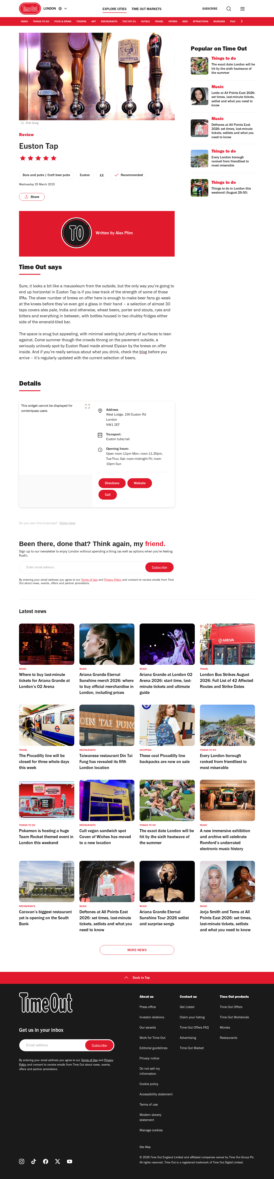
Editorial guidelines (153, 1048)
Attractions (200, 22)
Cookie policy (149, 1084)
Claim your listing (192, 1017)
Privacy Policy (112, 580)
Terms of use (149, 1105)
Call (107, 495)
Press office (148, 1007)
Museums (219, 22)
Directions (112, 483)
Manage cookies (151, 1130)
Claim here (67, 523)
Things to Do (41, 22)
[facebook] (45, 1161)
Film (232, 22)
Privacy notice (149, 1058)
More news (137, 950)
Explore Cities (115, 9)
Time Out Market (192, 1048)
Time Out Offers (231, 1007)
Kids (185, 22)
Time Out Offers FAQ (194, 1028)
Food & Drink (62, 22)
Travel (159, 22)
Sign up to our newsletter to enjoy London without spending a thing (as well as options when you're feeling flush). (96, 554)
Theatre (81, 22)
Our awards (148, 1028)
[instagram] (21, 1161)
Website (140, 483)
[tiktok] (33, 1161)
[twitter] (57, 1161)
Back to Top (141, 978)
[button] (87, 406)
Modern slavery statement (150, 1118)
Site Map (145, 1147)
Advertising (188, 1038)
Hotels (145, 22)
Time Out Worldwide (234, 1017)
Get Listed (187, 1007)
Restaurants (109, 22)
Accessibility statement (156, 1094)
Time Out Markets (146, 9)
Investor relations (152, 1017)
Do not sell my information (150, 1071)
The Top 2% (129, 22)
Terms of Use (89, 580)
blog (143, 352)
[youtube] (69, 1161)
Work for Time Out (152, 1038)
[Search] (228, 8)
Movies (225, 1028)
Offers (172, 22)
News (24, 22)
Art (93, 22)
